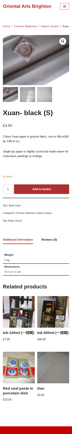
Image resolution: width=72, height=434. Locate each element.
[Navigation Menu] (64, 6)
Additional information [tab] (18, 239)
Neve (20, 430)
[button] (62, 41)
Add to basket (41, 189)
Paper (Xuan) (15, 220)
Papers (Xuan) (50, 26)
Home (6, 26)
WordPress (48, 430)
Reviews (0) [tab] (49, 239)
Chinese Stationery (25, 26)
